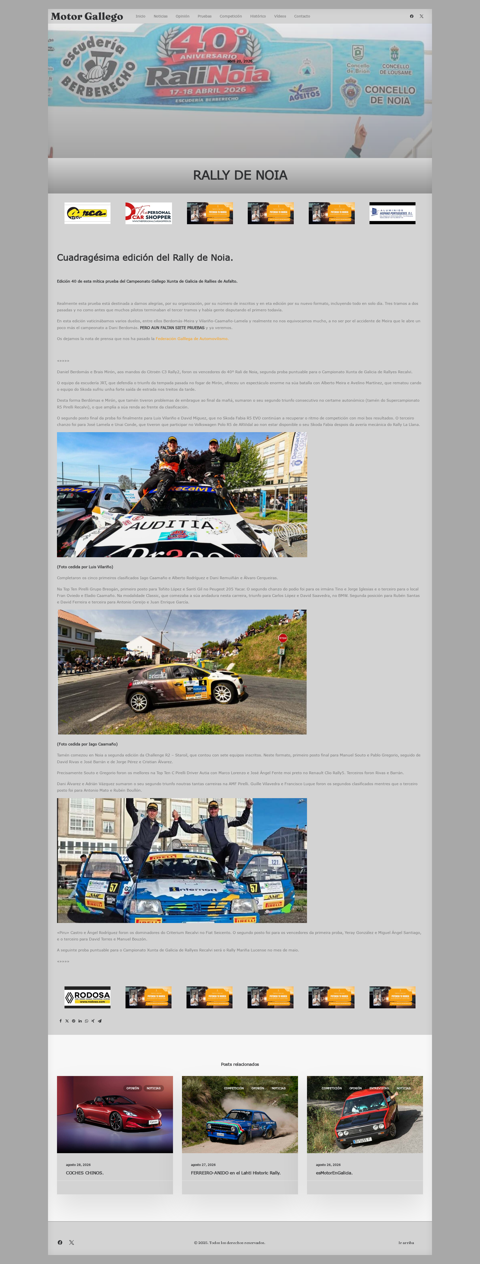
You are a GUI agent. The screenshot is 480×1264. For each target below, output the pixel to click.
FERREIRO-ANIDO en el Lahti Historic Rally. (236, 1172)
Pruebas (205, 16)
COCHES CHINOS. (85, 1172)
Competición (231, 16)
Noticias (161, 16)
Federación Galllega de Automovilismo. (192, 338)
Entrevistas (379, 1088)
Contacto (302, 16)
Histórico (258, 16)
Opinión (183, 16)
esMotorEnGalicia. (334, 1172)
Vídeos (280, 16)
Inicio (141, 16)
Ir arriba (406, 1242)
